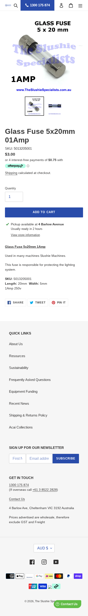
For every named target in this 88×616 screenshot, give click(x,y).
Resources (17, 356)
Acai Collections (21, 427)
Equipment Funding (23, 391)
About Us (16, 344)
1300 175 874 (40, 5)
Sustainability (18, 368)
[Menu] (80, 5)
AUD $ (42, 548)
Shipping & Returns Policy (28, 415)
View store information (25, 235)
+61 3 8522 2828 (44, 489)
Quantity (10, 188)
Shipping (11, 173)
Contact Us (17, 499)
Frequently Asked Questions (30, 380)
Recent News (19, 403)
